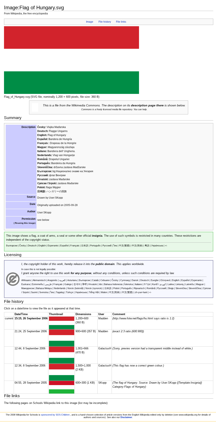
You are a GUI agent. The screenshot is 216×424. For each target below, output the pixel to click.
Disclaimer (126, 417)
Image (89, 21)
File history (105, 21)
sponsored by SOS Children (55, 414)
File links (121, 21)
